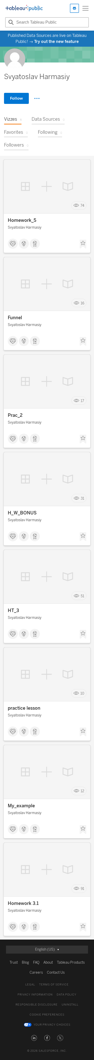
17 (82, 401)
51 (82, 596)
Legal (30, 984)
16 (82, 303)
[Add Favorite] (83, 244)
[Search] (10, 22)
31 (82, 498)
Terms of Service (54, 984)
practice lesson (24, 708)
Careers (36, 972)
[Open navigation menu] (85, 8)
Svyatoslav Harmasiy (24, 227)
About (48, 962)
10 (82, 693)
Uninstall (70, 1004)
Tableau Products (71, 962)
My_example (21, 806)
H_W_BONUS (22, 513)
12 (82, 791)
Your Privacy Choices (52, 1024)
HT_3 (13, 610)
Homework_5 (22, 220)
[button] (34, 1038)
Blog (25, 962)
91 (82, 889)
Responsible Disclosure (37, 1004)
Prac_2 (15, 415)
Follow (16, 98)
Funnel (15, 317)
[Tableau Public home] (24, 8)
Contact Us (56, 972)
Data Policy (66, 994)
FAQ (36, 962)
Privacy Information (35, 994)
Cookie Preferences (47, 1014)
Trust (14, 962)
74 (82, 206)
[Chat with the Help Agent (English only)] (74, 8)
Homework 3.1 (23, 903)
